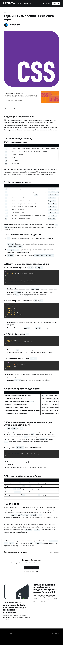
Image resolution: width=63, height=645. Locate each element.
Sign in (48, 3)
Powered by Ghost (55, 633)
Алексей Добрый (14, 24)
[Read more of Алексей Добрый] (6, 25)
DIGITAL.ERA (9, 3)
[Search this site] (43, 3)
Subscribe (56, 3)
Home (19, 3)
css (5, 12)
